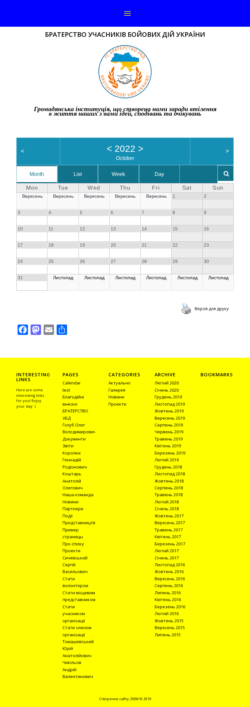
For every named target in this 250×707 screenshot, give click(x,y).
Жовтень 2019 (169, 411)
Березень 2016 (170, 607)
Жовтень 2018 (169, 481)
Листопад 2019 (170, 404)
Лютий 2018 (167, 502)
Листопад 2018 (170, 474)
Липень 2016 (168, 593)
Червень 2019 (169, 432)
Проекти (71, 551)
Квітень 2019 (168, 446)
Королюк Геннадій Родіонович (74, 460)
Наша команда (77, 495)
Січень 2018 (167, 509)
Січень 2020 (167, 390)
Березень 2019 (170, 453)
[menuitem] (127, 13)
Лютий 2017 (167, 551)
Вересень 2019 (170, 418)
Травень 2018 (169, 495)
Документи (74, 439)
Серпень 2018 (169, 488)
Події (67, 516)
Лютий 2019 (167, 460)
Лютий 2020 (167, 383)
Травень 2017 (169, 530)
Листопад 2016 (170, 565)
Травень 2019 (169, 439)
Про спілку (73, 544)
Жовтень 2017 (169, 516)
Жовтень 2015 (169, 621)
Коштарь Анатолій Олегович (72, 481)
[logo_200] (125, 71)
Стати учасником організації (73, 614)
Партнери (72, 509)
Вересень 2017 (170, 523)
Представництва (80, 523)
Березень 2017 (170, 544)
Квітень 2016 (168, 599)
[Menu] (127, 13)
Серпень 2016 (169, 585)
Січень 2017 (167, 558)
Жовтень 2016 (169, 571)
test (66, 390)
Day (159, 174)
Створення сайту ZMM (119, 698)
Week (118, 174)
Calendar (71, 383)
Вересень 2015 (170, 627)
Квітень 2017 (168, 537)
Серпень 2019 (169, 425)
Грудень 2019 (168, 397)
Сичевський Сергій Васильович (75, 565)
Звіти (68, 446)
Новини (70, 502)
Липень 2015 (168, 635)
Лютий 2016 (167, 613)
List (78, 174)
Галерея (116, 390)
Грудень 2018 (168, 467)
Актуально (119, 383)
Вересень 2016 (170, 579)
